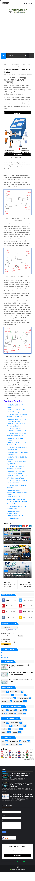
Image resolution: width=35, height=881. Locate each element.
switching (22, 64)
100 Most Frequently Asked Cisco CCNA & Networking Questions (20, 774)
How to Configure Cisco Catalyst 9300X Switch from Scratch (16, 557)
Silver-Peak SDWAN (7, 698)
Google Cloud (14, 744)
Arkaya (3, 692)
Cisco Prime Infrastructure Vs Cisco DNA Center (21, 681)
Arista (3, 710)
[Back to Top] (18, 867)
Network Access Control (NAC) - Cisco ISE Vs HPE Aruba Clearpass (21, 673)
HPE (3, 713)
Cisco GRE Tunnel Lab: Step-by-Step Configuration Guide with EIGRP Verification (21, 784)
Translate (15, 630)
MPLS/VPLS (4, 729)
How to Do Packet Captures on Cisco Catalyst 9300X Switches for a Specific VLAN (16, 539)
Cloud (3, 722)
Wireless (15, 732)
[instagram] (29, 3)
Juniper (20, 713)
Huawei (11, 713)
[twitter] (24, 3)
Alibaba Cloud (14, 741)
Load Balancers (18, 726)
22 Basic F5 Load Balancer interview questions (19, 666)
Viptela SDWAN (18, 701)
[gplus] (31, 3)
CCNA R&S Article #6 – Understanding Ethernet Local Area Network (17, 492)
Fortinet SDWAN (6, 695)
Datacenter (5, 726)
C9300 (6, 553)
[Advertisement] (17, 33)
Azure (24, 741)
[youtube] (27, 3)
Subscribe (17, 855)
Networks (16, 64)
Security (4, 732)
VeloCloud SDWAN (23, 698)
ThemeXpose (21, 869)
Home (5, 64)
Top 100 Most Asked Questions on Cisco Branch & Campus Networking (16, 574)
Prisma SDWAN (19, 695)
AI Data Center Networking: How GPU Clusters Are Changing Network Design (21, 795)
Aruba (12, 710)
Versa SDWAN (5, 701)
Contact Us (4, 657)
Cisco (12, 64)
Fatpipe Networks (15, 692)
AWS (3, 741)
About (3, 655)
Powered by (13, 861)
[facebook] (22, 3)
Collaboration (14, 722)
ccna (9, 64)
